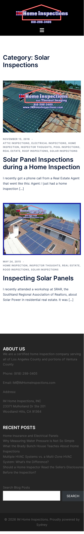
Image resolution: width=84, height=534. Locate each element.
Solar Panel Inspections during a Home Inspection (41, 163)
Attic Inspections (16, 143)
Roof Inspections (35, 150)
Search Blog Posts (16, 487)
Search (73, 496)
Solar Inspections (64, 150)
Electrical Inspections (48, 143)
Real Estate (11, 150)
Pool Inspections (67, 147)
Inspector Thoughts (36, 147)
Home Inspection (15, 265)
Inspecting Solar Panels (38, 278)
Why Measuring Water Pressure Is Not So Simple (38, 441)
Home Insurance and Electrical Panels (30, 436)
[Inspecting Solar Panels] (42, 229)
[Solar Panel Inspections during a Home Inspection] (42, 106)
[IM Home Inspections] (42, 13)
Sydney (41, 525)
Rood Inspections (16, 269)
